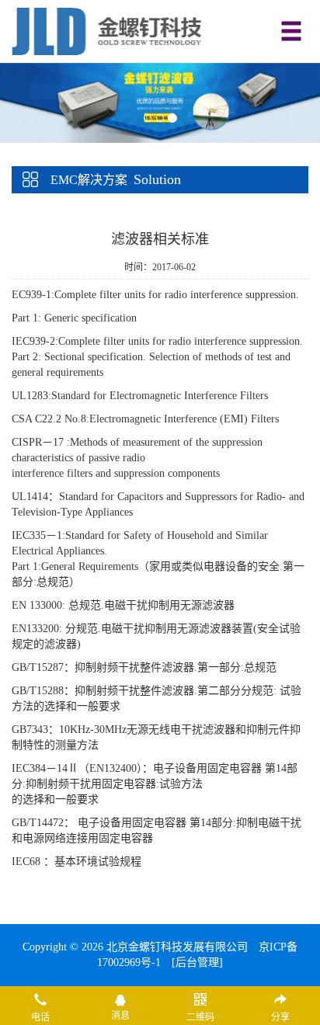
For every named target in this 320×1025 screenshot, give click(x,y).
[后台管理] (197, 962)
